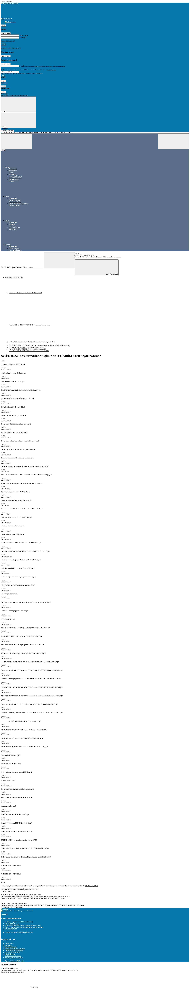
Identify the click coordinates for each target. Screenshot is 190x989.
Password (22, 37)
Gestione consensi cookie (13, 956)
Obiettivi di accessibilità (12, 952)
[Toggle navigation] (16, 141)
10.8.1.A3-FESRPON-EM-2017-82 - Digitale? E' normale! (27, 349)
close (3, 150)
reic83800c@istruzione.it (25, 925)
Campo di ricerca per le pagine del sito (13, 267)
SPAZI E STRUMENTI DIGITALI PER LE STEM (25, 293)
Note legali (8, 945)
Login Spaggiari (51, 70)
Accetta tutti (31, 889)
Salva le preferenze (16, 907)
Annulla (4, 130)
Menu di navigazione (112, 274)
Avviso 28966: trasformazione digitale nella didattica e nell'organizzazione (32, 342)
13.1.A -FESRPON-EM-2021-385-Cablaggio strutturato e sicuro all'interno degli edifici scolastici (39, 345)
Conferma (10, 130)
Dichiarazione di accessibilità (14, 950)
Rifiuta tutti (17, 889)
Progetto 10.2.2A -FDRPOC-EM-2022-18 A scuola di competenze (30, 325)
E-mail (21, 66)
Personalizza (5, 889)
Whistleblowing (10, 954)
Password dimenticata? (8, 41)
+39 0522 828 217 (13, 923)
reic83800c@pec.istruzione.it (26, 927)
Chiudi (3, 81)
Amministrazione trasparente (14, 957)
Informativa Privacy (11, 947)
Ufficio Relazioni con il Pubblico (15, 949)
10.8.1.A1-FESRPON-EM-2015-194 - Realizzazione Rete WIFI (29, 351)
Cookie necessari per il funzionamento (13, 903)
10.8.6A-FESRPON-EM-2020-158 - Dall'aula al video (26, 347)
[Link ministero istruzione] (9, 3)
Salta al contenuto (6, 1)
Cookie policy (9, 943)
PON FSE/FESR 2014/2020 (84, 255)
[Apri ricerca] (173, 141)
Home (77, 253)
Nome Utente (23, 35)
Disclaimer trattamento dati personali (12, 972)
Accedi (4, 25)
